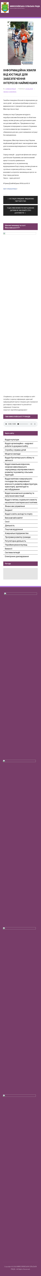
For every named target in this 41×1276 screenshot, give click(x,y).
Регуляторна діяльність (15, 541)
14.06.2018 (29, 89)
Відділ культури (12, 439)
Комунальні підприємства (16, 533)
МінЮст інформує (9, 92)
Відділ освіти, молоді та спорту (18, 514)
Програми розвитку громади (18, 537)
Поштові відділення (14, 529)
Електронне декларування (17, 556)
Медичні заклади (12, 454)
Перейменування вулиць (16, 545)
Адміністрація (10, 89)
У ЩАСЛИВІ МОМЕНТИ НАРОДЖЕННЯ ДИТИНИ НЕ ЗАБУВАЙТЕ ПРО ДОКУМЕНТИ (20, 210)
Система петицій (12, 552)
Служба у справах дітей (15, 450)
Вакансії (8, 548)
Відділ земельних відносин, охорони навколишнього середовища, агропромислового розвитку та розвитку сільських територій (19, 469)
